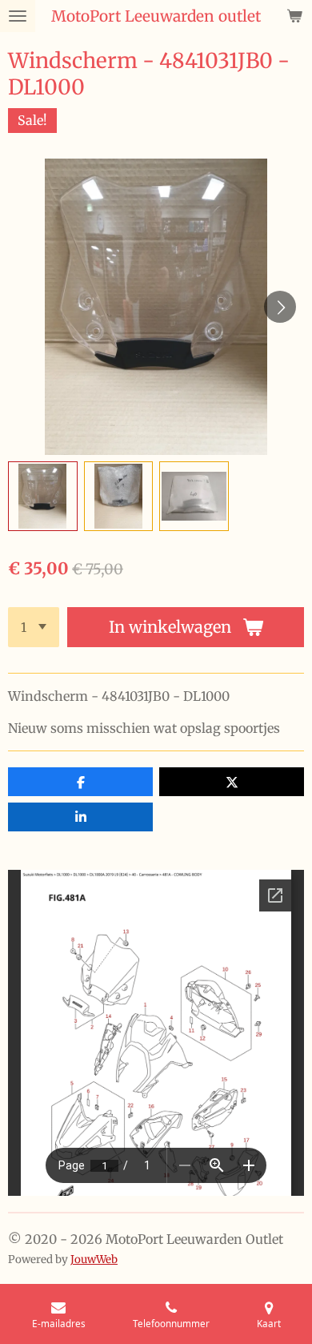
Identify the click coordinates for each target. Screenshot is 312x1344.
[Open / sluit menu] (17, 16)
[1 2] (33, 627)
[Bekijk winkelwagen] (294, 16)
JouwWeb (94, 1259)
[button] (43, 496)
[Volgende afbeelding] (280, 307)
